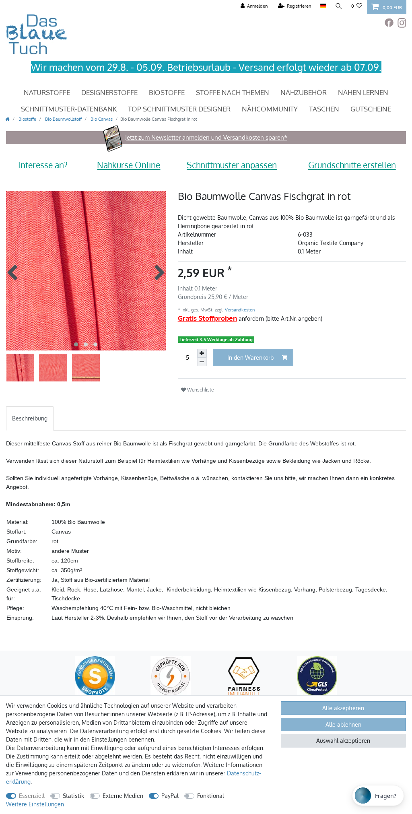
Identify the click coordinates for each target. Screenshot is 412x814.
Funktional (210, 795)
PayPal (170, 795)
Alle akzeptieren (343, 708)
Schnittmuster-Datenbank (69, 109)
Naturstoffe (47, 92)
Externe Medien (123, 795)
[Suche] (339, 6)
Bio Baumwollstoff (63, 119)
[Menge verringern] (202, 362)
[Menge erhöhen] (202, 353)
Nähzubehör (303, 92)
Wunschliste (200, 389)
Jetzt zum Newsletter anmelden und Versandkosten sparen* (206, 137)
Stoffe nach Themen (232, 92)
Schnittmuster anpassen (232, 164)
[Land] (322, 6)
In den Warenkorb (250, 357)
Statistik (73, 795)
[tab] (30, 418)
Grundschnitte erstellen (352, 164)
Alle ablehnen (343, 724)
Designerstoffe (109, 92)
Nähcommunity (270, 109)
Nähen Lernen (363, 92)
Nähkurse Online (128, 164)
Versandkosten (239, 310)
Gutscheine (370, 109)
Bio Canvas (101, 119)
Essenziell (32, 795)
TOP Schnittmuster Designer (179, 109)
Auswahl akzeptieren (343, 740)
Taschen (324, 109)
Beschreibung (29, 418)
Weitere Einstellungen (35, 804)
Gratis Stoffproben (207, 318)
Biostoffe (167, 92)
